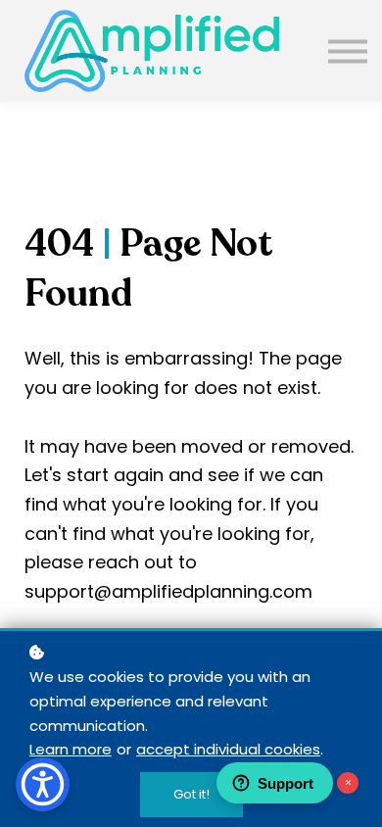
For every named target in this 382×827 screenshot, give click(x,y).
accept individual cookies (228, 749)
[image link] (151, 51)
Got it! (191, 794)
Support (285, 783)
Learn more (70, 749)
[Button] (347, 50)
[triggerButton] (43, 784)
